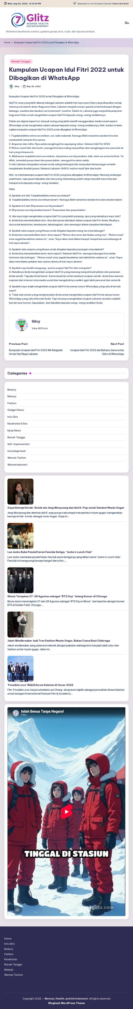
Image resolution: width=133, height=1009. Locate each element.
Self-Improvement (18, 444)
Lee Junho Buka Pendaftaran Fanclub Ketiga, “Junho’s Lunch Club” (49, 552)
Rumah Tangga (21, 61)
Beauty (11, 389)
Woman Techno (16, 457)
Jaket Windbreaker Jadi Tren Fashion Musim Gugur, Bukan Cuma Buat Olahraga (58, 640)
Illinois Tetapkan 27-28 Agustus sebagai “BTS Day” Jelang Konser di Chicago (57, 596)
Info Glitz (12, 416)
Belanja (11, 396)
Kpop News (14, 430)
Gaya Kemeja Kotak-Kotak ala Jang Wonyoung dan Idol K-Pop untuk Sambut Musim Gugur (65, 507)
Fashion (11, 403)
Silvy (36, 321)
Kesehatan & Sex (17, 423)
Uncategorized (16, 451)
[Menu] (126, 23)
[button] (40, 328)
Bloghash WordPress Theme (66, 1003)
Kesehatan (10, 959)
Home (7, 938)
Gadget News (15, 410)
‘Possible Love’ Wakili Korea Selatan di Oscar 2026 (40, 685)
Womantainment (17, 464)
